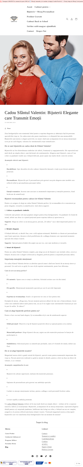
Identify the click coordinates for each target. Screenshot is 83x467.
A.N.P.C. (45, 444)
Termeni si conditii (49, 436)
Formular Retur (10, 443)
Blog (6, 447)
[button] (42, 7)
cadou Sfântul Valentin (15, 404)
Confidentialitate (48, 439)
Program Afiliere (11, 440)
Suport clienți (47, 447)
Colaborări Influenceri (13, 437)
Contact (44, 433)
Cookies (45, 441)
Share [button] (9, 128)
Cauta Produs (10, 433)
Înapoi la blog (42, 422)
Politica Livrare (47, 449)
